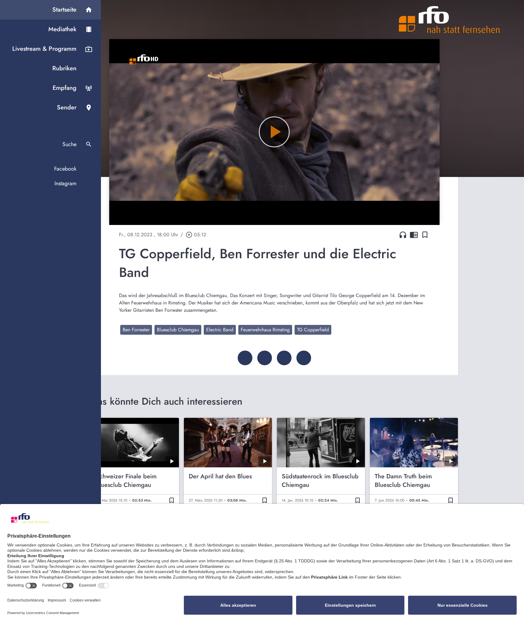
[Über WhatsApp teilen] (284, 358)
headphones (403, 234)
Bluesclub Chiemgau (178, 329)
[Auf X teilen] (264, 358)
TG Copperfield (313, 329)
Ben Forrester (136, 329)
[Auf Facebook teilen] (245, 358)
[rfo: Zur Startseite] (449, 19)
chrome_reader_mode (414, 234)
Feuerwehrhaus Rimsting (265, 329)
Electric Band (219, 329)
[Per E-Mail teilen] (303, 358)
